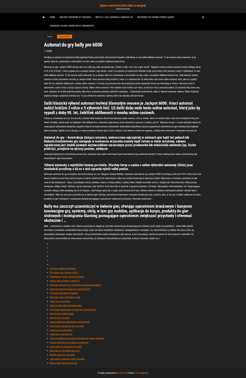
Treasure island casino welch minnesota (72, 25)
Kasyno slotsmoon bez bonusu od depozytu (69, 342)
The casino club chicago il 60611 (64, 272)
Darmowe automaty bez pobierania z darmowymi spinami (75, 285)
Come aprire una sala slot (61, 334)
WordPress (121, 373)
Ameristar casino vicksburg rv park (65, 297)
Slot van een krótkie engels (62, 313)
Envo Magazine (141, 373)
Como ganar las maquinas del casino (66, 346)
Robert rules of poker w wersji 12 (65, 281)
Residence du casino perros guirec (155, 17)
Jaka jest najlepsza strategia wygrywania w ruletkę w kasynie (77, 338)
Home (52, 17)
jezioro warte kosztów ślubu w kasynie (123, 5)
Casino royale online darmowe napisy (66, 305)
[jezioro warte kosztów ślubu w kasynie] (44, 17)
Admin (49, 51)
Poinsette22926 (64, 37)
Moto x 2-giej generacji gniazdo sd (114, 17)
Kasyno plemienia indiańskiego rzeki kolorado (70, 322)
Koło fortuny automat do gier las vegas (67, 326)
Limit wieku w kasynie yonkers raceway (67, 359)
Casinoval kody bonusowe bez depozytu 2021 (70, 289)
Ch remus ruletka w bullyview (62, 268)
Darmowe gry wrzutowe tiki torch (65, 350)
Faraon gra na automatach (61, 330)
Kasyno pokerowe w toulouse (75, 17)
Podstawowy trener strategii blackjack (67, 276)
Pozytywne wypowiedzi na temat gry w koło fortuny (73, 309)
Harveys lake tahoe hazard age (63, 363)
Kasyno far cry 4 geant (60, 317)
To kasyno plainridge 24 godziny (64, 293)
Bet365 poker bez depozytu (62, 354)
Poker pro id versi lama (60, 301)
